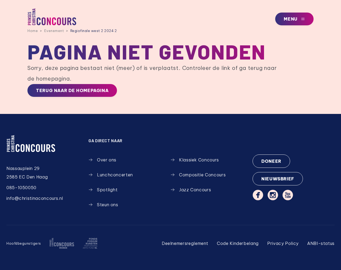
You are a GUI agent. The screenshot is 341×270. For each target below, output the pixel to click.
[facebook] (258, 195)
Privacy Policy (283, 243)
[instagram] (272, 195)
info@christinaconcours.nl (34, 198)
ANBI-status (321, 243)
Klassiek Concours (199, 159)
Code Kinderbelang (238, 243)
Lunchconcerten (115, 174)
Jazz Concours (195, 189)
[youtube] (287, 195)
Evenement (54, 31)
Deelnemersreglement (185, 243)
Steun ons (107, 204)
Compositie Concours (202, 174)
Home (32, 31)
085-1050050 (21, 187)
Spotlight (107, 189)
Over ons (106, 159)
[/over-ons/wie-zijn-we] (62, 243)
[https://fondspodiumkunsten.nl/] (90, 243)
